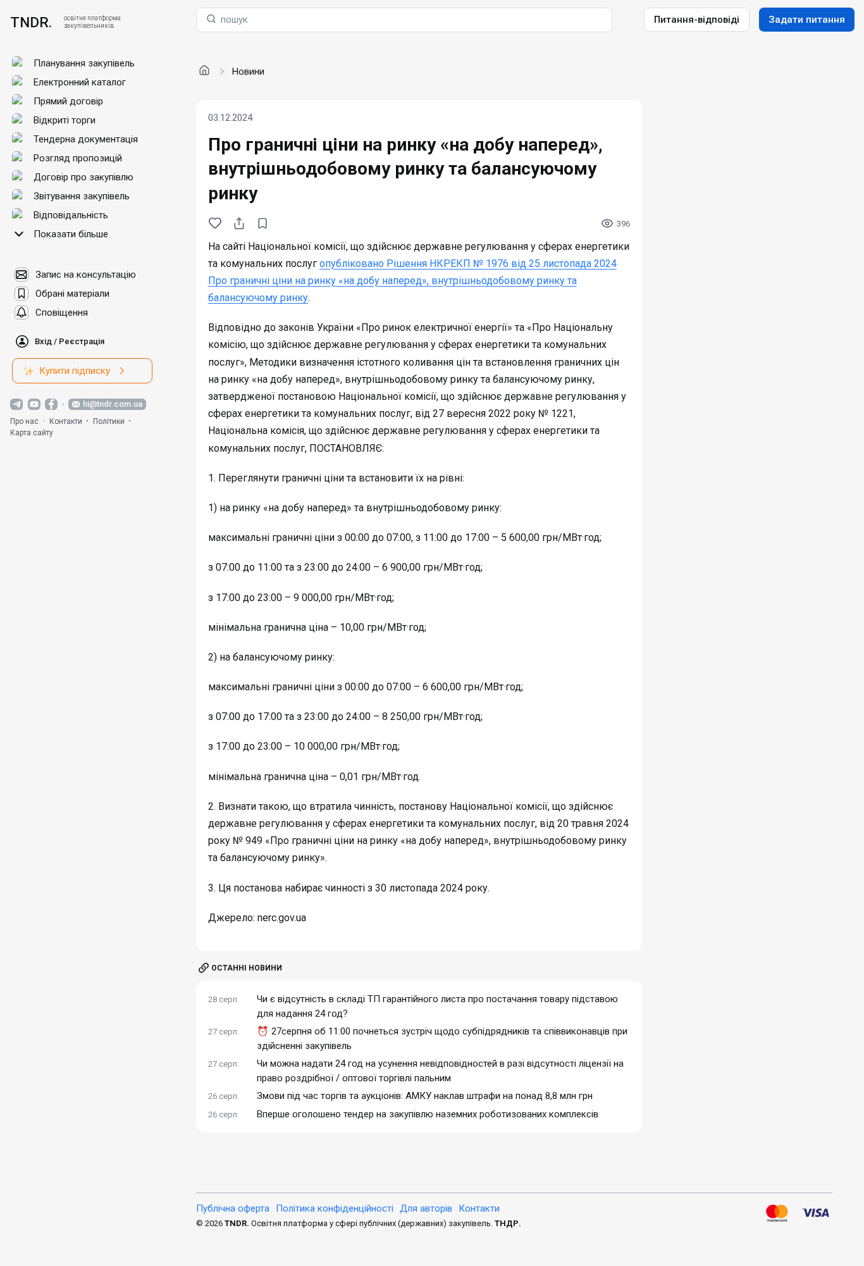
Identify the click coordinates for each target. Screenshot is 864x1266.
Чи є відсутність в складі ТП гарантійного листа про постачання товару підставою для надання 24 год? (437, 1006)
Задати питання (806, 19)
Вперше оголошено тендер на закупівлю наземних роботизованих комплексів (427, 1114)
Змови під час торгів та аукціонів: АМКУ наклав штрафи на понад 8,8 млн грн (425, 1096)
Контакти (65, 421)
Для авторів (426, 1208)
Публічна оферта (232, 1208)
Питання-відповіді (696, 19)
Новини (248, 71)
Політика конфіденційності (334, 1208)
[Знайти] (211, 20)
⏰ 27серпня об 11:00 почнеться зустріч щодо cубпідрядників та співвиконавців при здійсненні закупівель (442, 1039)
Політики (109, 421)
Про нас (24, 421)
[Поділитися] (239, 223)
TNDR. (31, 22)
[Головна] (204, 71)
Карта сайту (31, 432)
